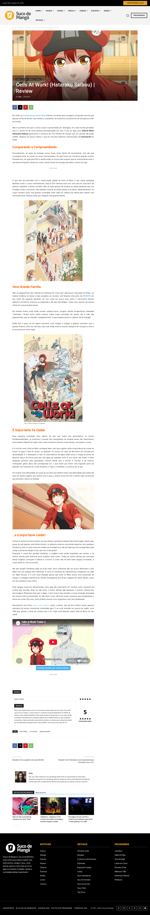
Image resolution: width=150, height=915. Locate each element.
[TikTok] (129, 908)
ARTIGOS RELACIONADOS (23, 793)
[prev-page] (13, 826)
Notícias (20, 28)
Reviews (38, 79)
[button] (127, 15)
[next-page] (17, 826)
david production (45, 731)
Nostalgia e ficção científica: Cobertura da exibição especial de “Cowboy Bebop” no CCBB (80, 819)
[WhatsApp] (31, 107)
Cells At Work (23, 731)
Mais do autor (41, 793)
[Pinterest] (25, 107)
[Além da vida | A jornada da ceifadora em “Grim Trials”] (25, 806)
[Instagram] (124, 908)
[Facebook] (14, 107)
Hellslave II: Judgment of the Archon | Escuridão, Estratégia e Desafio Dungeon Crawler (51, 819)
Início (14, 28)
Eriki (20, 97)
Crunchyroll (33, 731)
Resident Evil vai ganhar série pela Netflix (28, 760)
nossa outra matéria (40, 605)
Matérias (31, 79)
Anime (28, 28)
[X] (20, 107)
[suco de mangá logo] (18, 15)
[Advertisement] (53, 172)
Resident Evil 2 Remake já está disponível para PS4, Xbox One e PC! (76, 761)
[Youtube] (145, 908)
